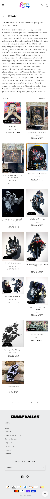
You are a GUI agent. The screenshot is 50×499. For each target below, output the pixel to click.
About (7, 428)
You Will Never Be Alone (13, 263)
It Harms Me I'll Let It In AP (37, 132)
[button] (2, 5)
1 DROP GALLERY (27, 495)
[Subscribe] (42, 467)
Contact (8, 432)
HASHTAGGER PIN (13, 386)
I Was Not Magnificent (12, 296)
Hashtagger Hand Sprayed (13, 350)
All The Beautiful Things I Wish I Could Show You (37, 265)
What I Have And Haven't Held (37, 174)
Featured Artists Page (13, 435)
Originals (8, 443)
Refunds (8, 454)
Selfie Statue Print (37, 334)
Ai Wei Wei (13, 126)
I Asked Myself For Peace (37, 219)
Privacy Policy (10, 446)
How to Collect (11, 439)
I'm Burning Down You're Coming (37, 308)
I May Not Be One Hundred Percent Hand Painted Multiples (12, 220)
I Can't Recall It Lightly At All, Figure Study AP (13, 176)
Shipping (8, 450)
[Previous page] (12, 402)
